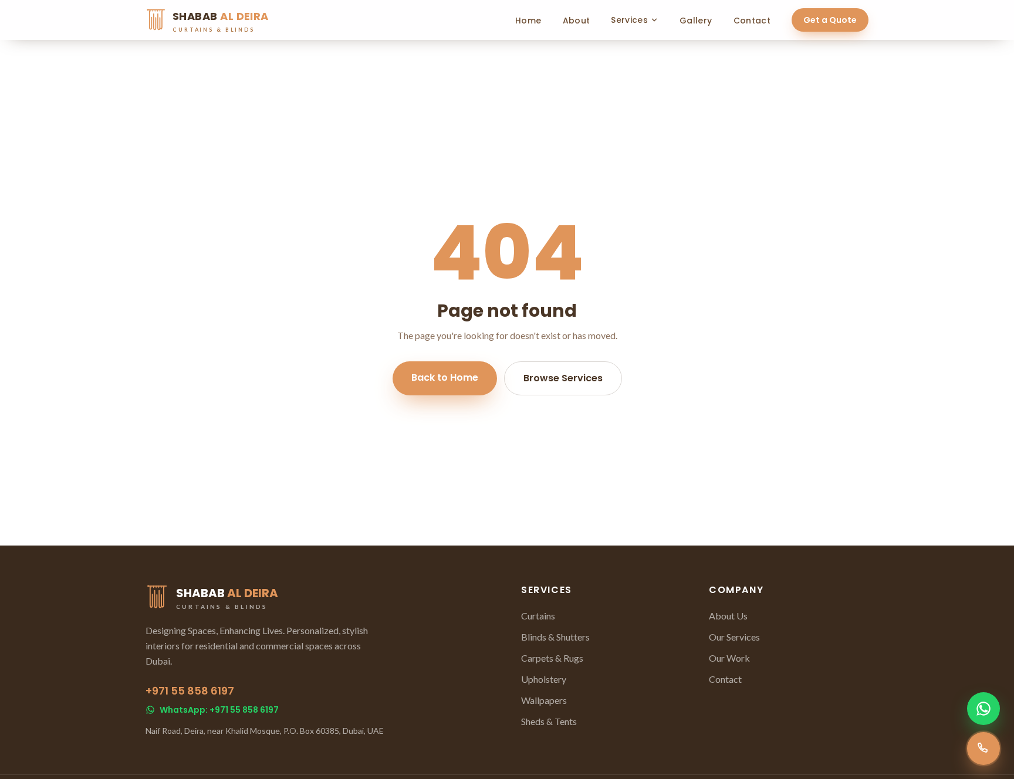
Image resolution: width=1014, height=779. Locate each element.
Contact (752, 20)
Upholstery (543, 679)
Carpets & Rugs (552, 657)
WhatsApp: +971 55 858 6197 (219, 710)
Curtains (538, 615)
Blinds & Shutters (555, 636)
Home (528, 20)
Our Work (729, 657)
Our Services (734, 636)
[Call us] (983, 748)
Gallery (696, 20)
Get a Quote (830, 20)
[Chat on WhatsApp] (983, 708)
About (576, 20)
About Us (728, 615)
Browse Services (563, 378)
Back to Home (444, 377)
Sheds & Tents (549, 721)
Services (629, 20)
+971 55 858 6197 (190, 690)
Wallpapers (544, 700)
